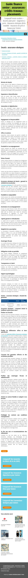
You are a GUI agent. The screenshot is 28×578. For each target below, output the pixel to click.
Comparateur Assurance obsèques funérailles (12, 39)
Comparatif (7, 466)
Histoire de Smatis (6, 51)
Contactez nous (5, 570)
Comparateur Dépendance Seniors (8, 38)
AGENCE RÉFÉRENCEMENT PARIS (16, 574)
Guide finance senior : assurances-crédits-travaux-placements (14, 9)
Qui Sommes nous (5, 568)
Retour (4, 451)
